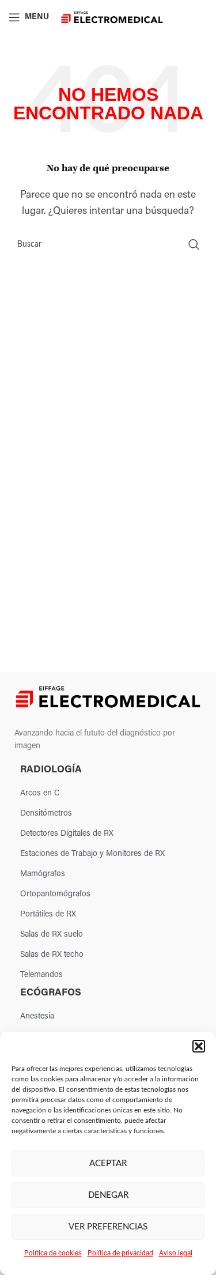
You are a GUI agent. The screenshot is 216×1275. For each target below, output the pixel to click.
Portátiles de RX (48, 914)
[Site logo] (112, 17)
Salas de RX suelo (51, 934)
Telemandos (41, 975)
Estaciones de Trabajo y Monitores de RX (92, 854)
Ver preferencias (108, 1227)
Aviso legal (175, 1253)
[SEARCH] (194, 244)
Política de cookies (53, 1253)
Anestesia (37, 1016)
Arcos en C (40, 793)
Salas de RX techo (52, 954)
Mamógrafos (42, 874)
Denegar (108, 1195)
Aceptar (108, 1163)
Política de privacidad (120, 1253)
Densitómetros (46, 813)
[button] (198, 1046)
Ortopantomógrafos (55, 894)
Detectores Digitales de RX (66, 833)
